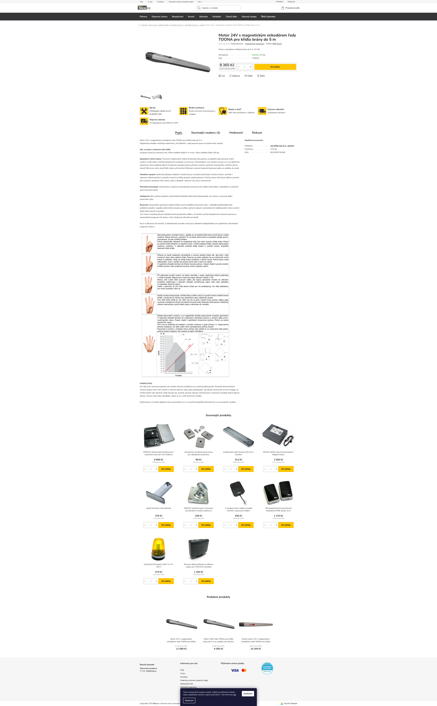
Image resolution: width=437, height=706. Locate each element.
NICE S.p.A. (277, 43)
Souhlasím (248, 693)
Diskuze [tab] (257, 132)
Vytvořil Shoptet (290, 703)
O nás (150, 2)
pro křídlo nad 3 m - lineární (282, 146)
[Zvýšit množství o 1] (250, 67)
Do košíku (275, 67)
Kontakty (160, 2)
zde (234, 694)
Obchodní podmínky (188, 687)
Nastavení (189, 700)
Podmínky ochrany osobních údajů (181, 2)
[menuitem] (143, 16)
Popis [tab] (178, 132)
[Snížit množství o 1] (239, 67)
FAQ (141, 2)
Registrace (291, 2)
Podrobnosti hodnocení (254, 44)
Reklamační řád (186, 684)
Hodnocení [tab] (236, 132)
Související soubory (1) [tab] (205, 132)
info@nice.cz (151, 671)
